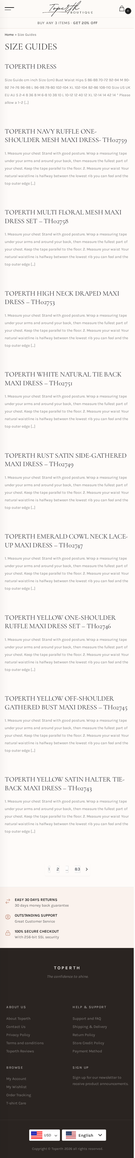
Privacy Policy (18, 1035)
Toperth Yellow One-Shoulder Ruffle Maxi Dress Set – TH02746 (60, 621)
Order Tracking (18, 1095)
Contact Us (15, 1026)
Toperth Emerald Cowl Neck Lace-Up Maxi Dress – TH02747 (66, 540)
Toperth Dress (31, 66)
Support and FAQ (87, 1018)
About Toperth (18, 1018)
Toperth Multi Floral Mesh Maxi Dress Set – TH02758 (63, 216)
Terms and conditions (25, 1043)
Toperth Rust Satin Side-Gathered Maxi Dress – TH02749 (66, 459)
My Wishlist (16, 1087)
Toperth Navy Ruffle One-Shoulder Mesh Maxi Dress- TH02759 (66, 135)
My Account (16, 1078)
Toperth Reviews (20, 1051)
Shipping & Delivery (90, 1026)
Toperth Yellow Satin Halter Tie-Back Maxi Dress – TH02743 (65, 783)
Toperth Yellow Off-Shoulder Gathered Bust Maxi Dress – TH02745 (66, 702)
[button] (123, 9)
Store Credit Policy (88, 1043)
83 (77, 869)
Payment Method (87, 1051)
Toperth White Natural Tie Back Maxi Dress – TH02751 (63, 378)
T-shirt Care (16, 1103)
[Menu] (9, 8)
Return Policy (84, 1035)
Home (9, 35)
